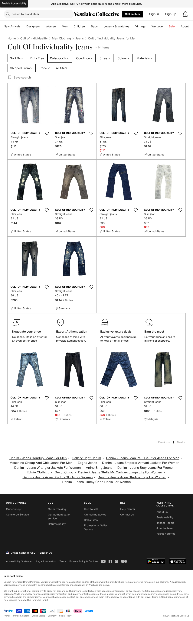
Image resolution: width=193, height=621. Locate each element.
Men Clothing (61, 38)
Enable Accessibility (14, 3)
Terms (62, 561)
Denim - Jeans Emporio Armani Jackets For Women (140, 462)
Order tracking (57, 509)
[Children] (87, 26)
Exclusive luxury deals (116, 331)
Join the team (164, 528)
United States (38, 615)
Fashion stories (165, 534)
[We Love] (165, 26)
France (7, 615)
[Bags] (100, 26)
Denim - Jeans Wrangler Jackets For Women (47, 467)
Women (51, 26)
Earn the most (154, 331)
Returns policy (57, 524)
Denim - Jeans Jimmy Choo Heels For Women (96, 482)
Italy (69, 615)
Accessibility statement (19, 561)
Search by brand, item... (26, 14)
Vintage (140, 26)
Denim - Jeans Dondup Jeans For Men (38, 458)
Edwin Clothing (38, 472)
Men (65, 26)
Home (12, 38)
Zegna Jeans (87, 462)
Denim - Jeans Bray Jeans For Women (146, 467)
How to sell (91, 509)
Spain (62, 615)
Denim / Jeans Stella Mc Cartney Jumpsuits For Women (120, 472)
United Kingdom (21, 615)
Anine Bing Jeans (99, 467)
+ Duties (68, 300)
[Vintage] (148, 26)
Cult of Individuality (33, 38)
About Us (187, 26)
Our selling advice (95, 515)
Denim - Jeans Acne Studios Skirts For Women (58, 477)
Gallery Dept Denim (86, 458)
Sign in (154, 14)
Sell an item (132, 14)
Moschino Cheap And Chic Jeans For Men (41, 462)
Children (79, 26)
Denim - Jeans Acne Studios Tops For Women (132, 477)
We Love (157, 26)
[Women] (58, 26)
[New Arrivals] (23, 26)
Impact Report (165, 523)
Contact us (127, 515)
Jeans (79, 38)
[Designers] (42, 26)
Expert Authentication (71, 331)
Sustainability (164, 517)
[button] (185, 14)
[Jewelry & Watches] (132, 26)
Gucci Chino (63, 472)
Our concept (13, 509)
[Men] (70, 26)
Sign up (170, 14)
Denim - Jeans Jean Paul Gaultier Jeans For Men (142, 458)
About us (162, 512)
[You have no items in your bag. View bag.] (185, 14)
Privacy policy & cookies (83, 561)
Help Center (127, 509)
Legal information (46, 561)
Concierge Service (17, 515)
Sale (172, 26)
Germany (52, 615)
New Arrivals (12, 26)
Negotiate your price (26, 331)
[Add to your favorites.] (46, 133)
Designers (33, 26)
